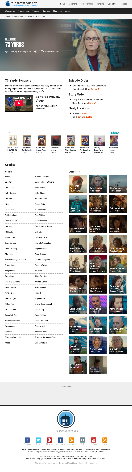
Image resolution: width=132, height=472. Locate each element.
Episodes (35, 11)
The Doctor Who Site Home (46, 463)
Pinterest (49, 444)
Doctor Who (88, 4)
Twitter (38, 444)
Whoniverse (10, 11)
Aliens (67, 11)
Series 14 (30, 17)
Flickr (83, 444)
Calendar (46, 11)
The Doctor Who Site (66, 430)
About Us (93, 463)
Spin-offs (112, 4)
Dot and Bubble (85, 117)
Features (123, 4)
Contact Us (83, 463)
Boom (84, 113)
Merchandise (74, 4)
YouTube (94, 444)
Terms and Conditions (68, 463)
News (62, 4)
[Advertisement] (67, 395)
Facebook (27, 444)
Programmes (23, 11)
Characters (57, 11)
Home (7, 17)
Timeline (100, 4)
